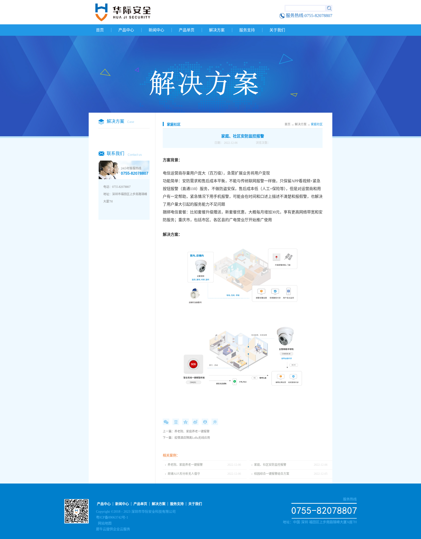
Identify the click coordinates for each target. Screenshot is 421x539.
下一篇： (186, 437)
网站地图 (104, 523)
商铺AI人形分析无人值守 (184, 473)
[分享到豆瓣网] (175, 422)
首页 (100, 30)
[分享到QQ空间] (185, 422)
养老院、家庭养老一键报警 (185, 464)
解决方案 (300, 124)
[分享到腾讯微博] (214, 422)
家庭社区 (317, 124)
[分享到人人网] (205, 422)
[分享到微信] (166, 422)
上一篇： (186, 431)
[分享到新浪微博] (195, 422)
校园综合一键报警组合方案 (271, 473)
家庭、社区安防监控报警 (270, 464)
